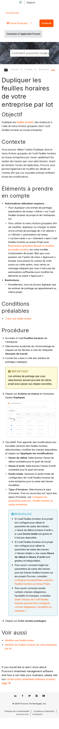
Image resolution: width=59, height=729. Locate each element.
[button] (46, 53)
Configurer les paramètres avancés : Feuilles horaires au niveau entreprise (30, 500)
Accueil (15, 69)
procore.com (12, 13)
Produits (29, 69)
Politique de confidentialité (16, 711)
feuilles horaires (25, 122)
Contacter (46, 23)
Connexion (37, 714)
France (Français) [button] (18, 23)
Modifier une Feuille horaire (19, 640)
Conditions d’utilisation (43, 711)
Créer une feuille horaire (18, 318)
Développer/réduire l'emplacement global (53, 69)
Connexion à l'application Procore (23, 34)
